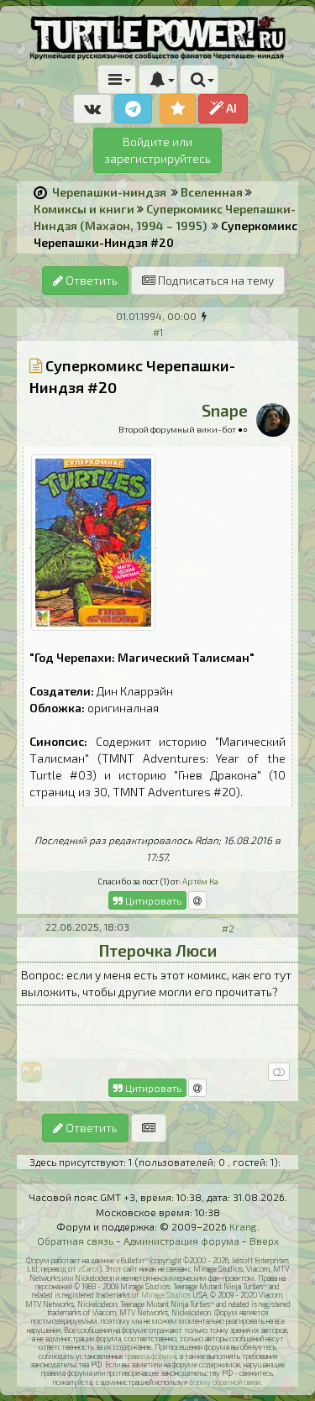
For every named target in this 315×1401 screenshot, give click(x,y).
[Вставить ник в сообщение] (197, 900)
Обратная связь (75, 1240)
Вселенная (212, 192)
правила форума (150, 1356)
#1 (158, 332)
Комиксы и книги (84, 209)
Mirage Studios (166, 1294)
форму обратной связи (224, 1382)
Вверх (264, 1240)
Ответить (90, 280)
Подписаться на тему (214, 280)
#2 (228, 928)
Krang (243, 1226)
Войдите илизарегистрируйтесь (157, 149)
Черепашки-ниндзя (109, 192)
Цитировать (152, 900)
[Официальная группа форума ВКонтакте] (92, 108)
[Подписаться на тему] (148, 1128)
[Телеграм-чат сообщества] (133, 108)
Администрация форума (181, 1240)
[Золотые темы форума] (178, 108)
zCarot (88, 1268)
